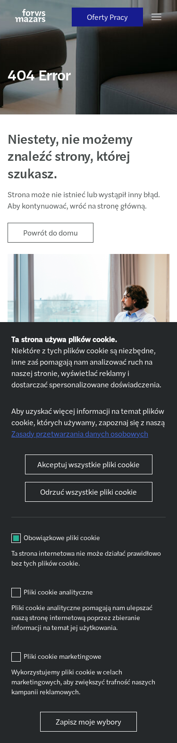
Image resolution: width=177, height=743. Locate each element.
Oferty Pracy (107, 16)
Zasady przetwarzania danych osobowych (79, 433)
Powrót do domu (50, 232)
